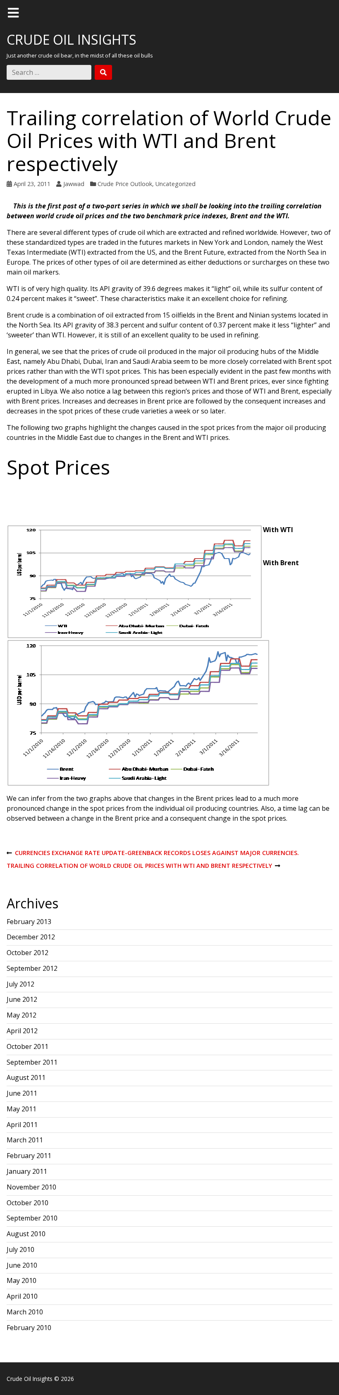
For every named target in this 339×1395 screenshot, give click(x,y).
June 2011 (22, 1093)
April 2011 (22, 1124)
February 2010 (29, 1327)
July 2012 (20, 984)
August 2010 (26, 1233)
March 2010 (25, 1311)
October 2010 (27, 1202)
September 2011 (32, 1062)
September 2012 (32, 968)
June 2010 (22, 1265)
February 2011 (29, 1155)
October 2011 (27, 1046)
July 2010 (20, 1249)
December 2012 (31, 936)
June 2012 (22, 999)
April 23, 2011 (32, 184)
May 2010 (21, 1280)
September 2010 (32, 1218)
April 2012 (22, 1030)
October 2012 (27, 952)
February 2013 (29, 921)
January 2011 (27, 1171)
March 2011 (25, 1139)
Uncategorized (175, 184)
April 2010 (22, 1296)
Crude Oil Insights (71, 39)
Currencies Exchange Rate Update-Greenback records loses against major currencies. (153, 853)
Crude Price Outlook (125, 184)
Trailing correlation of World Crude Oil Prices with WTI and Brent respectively (139, 865)
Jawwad (73, 184)
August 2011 (26, 1077)
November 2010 (31, 1187)
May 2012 (21, 1015)
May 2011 (21, 1108)
